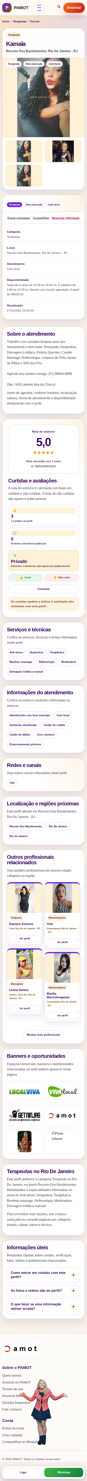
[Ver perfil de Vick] (62, 898)
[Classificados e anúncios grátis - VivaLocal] (62, 1091)
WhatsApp (63, 1472)
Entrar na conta (13, 1428)
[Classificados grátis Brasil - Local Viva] (24, 1091)
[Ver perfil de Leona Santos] (24, 964)
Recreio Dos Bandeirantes (26, 826)
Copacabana (53, 928)
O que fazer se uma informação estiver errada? (36, 1306)
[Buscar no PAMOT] (59, 8)
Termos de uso (12, 1389)
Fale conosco (12, 1409)
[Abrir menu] (39, 7)
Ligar (23, 1472)
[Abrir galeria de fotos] (43, 97)
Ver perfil (25, 938)
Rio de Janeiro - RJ (30, 928)
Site (12, 782)
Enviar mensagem (18, 218)
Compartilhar (41, 218)
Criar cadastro (12, 1435)
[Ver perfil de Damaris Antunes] (24, 898)
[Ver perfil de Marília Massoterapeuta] (62, 968)
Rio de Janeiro (19, 836)
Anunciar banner (14, 1396)
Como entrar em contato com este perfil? (38, 1275)
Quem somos (11, 1375)
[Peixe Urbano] (62, 1141)
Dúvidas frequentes (16, 1402)
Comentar (43, 589)
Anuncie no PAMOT (16, 1382)
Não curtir (61, 577)
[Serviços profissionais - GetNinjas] (24, 1115)
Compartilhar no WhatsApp (21, 1442)
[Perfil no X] (24, 1141)
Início (5, 21)
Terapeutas (20, 21)
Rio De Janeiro (58, 826)
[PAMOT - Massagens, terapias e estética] (62, 1115)
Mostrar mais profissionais (43, 1034)
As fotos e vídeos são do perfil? (36, 1291)
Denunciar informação (66, 218)
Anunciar (74, 7)
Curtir (25, 577)
